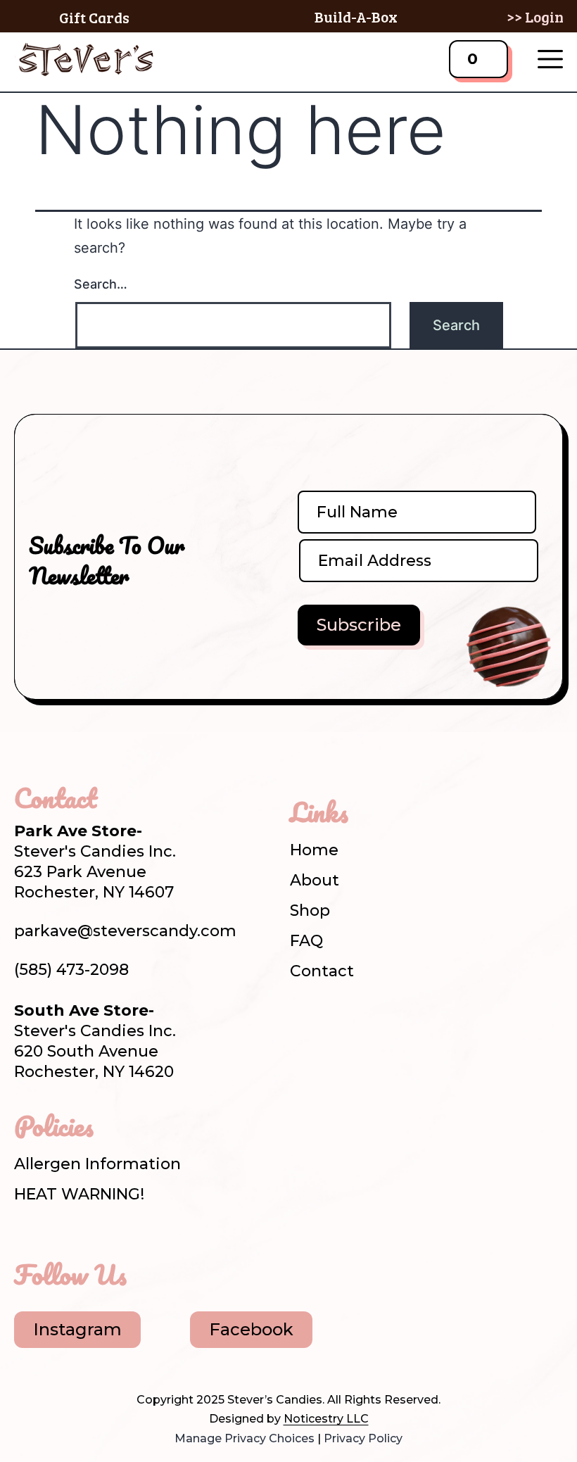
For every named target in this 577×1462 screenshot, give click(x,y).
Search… (100, 284)
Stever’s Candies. (275, 1399)
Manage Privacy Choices (245, 1438)
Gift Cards (94, 17)
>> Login (535, 16)
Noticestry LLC (326, 1418)
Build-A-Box (356, 16)
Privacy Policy (363, 1438)
